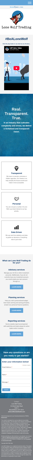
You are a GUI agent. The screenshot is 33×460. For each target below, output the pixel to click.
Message (5, 382)
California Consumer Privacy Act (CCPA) (15, 437)
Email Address (7, 367)
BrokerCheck (4, 417)
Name (4, 375)
